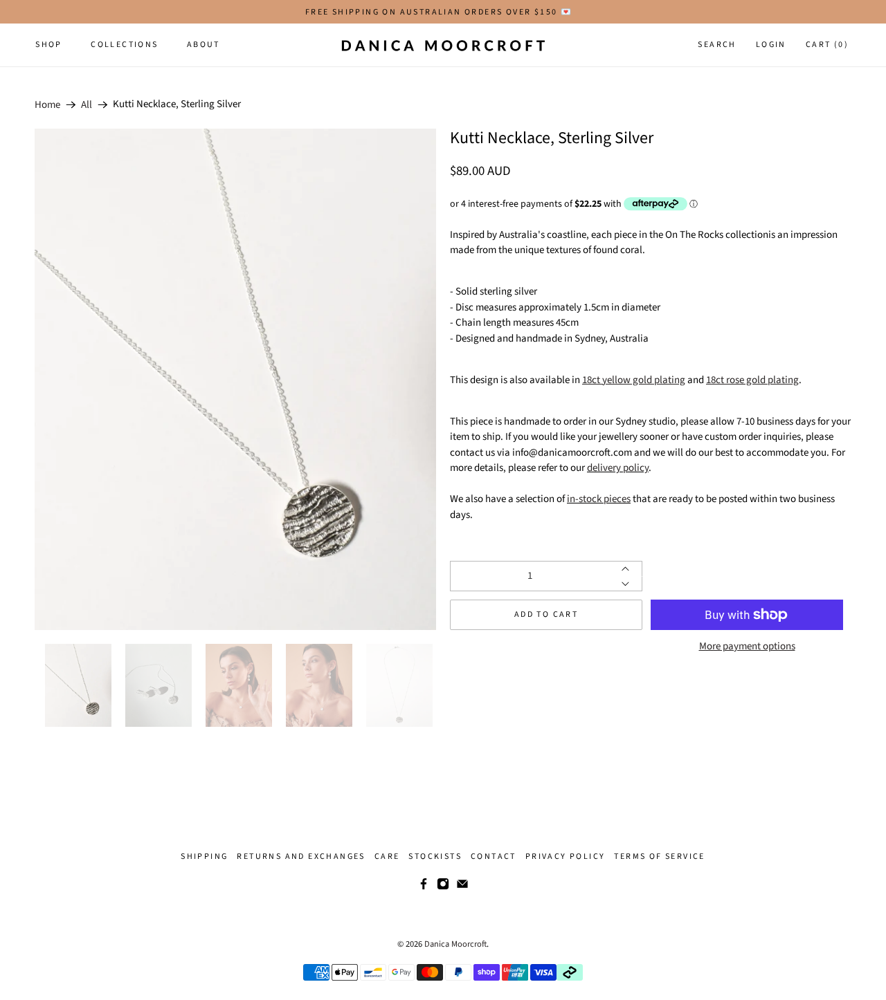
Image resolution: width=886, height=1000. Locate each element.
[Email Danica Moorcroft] (462, 887)
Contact (493, 856)
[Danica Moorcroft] (443, 45)
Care (387, 856)
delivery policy (618, 468)
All (86, 105)
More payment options (747, 646)
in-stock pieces (599, 499)
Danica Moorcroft (455, 944)
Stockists (435, 856)
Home (47, 105)
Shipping (204, 856)
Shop (48, 44)
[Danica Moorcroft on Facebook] (423, 887)
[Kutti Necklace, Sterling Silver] (235, 379)
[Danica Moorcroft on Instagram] (443, 887)
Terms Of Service (659, 856)
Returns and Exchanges (301, 856)
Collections (124, 44)
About (203, 44)
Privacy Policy (565, 856)
